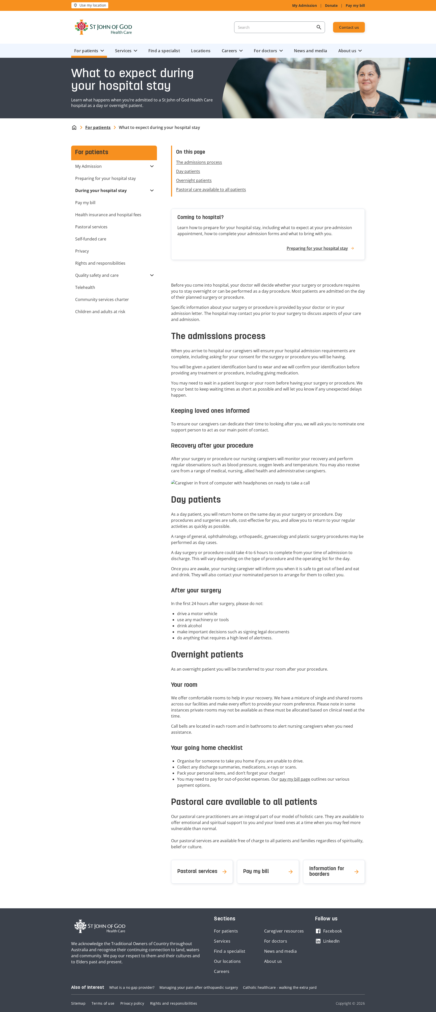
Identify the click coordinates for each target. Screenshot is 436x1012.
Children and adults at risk (100, 311)
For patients (86, 51)
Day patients (188, 171)
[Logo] (103, 27)
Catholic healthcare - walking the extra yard (280, 987)
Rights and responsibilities (100, 263)
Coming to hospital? (200, 217)
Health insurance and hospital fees (108, 214)
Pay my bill (355, 5)
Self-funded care (90, 239)
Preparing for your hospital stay (105, 178)
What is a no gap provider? (131, 987)
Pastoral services (91, 227)
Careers (229, 51)
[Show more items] (153, 166)
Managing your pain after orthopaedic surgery (198, 987)
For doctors (265, 51)
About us (347, 51)
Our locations (227, 961)
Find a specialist (164, 51)
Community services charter (102, 299)
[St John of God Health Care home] (100, 926)
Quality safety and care (97, 275)
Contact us (349, 27)
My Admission (304, 5)
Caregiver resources (284, 931)
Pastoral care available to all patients (211, 189)
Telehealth (85, 287)
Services (123, 51)
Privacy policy (132, 1003)
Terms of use (103, 1003)
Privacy (82, 251)
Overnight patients (194, 180)
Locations (200, 51)
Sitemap (78, 1003)
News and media (310, 51)
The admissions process (199, 162)
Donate (331, 5)
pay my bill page (295, 779)
